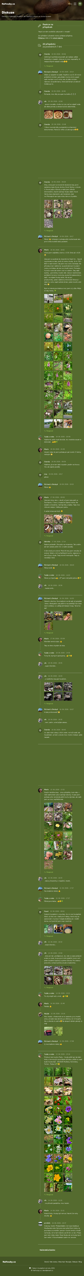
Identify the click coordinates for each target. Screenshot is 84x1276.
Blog (80, 1262)
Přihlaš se (41, 38)
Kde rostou (53, 1262)
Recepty (68, 1262)
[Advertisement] (18, 56)
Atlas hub (61, 1262)
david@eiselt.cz (48, 1270)
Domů (46, 1262)
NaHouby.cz (8, 4)
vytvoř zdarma (58, 38)
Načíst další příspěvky (47, 1250)
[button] (75, 4)
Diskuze (75, 1262)
